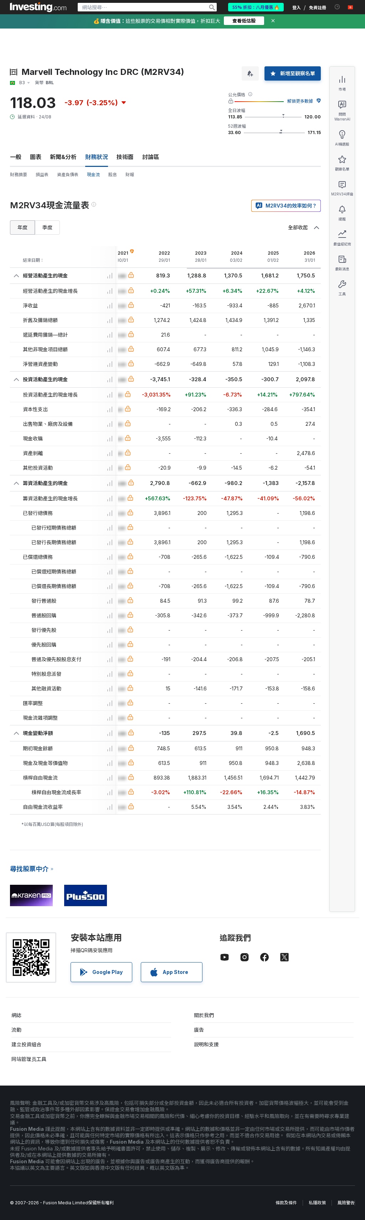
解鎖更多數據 (300, 101)
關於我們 (204, 1015)
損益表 (42, 174)
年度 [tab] (22, 227)
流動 (16, 1030)
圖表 (35, 156)
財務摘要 (18, 174)
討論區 (150, 156)
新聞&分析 (63, 156)
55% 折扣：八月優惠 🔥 (255, 7)
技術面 (125, 156)
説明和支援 (206, 1044)
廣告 (199, 1030)
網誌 (16, 1015)
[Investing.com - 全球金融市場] (38, 7)
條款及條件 (286, 1202)
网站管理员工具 (28, 1059)
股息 (112, 174)
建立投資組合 (26, 1044)
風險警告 (346, 1202)
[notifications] (337, 7)
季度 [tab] (47, 227)
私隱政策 (317, 1202)
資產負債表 (67, 174)
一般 (15, 156)
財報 (129, 174)
